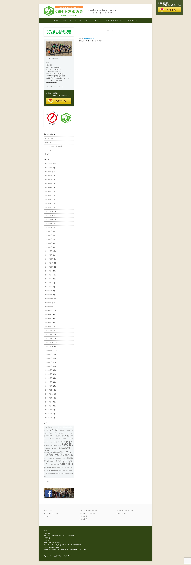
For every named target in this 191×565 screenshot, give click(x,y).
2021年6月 (48, 235)
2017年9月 (48, 402)
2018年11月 (49, 346)
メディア (68, 441)
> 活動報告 (83, 519)
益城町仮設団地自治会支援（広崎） (90, 41)
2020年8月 (48, 275)
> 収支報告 (83, 516)
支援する (97, 20)
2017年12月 (49, 390)
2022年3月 (48, 199)
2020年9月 (48, 271)
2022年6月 (48, 191)
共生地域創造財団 (57, 453)
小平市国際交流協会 (51, 458)
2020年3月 (48, 287)
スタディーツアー (54, 438)
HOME (56, 20)
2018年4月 (48, 374)
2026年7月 (48, 168)
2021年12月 (49, 211)
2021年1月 (48, 255)
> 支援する (47, 516)
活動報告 (48, 142)
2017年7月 (48, 410)
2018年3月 (48, 378)
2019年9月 (48, 310)
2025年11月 (49, 172)
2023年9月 (48, 180)
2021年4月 (48, 243)
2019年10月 (49, 307)
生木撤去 (64, 470)
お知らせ (48, 150)
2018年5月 (48, 370)
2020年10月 (49, 267)
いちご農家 (61, 430)
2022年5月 (48, 195)
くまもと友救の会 (56, 556)
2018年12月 (49, 342)
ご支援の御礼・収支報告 (53, 146)
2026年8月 (48, 164)
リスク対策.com (48, 445)
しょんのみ (67, 430)
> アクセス (49, 87)
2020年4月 (48, 283)
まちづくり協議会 (57, 435)
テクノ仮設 (68, 438)
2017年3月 (48, 414)
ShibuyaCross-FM (67, 427)
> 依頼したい (48, 510)
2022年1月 (48, 207)
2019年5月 (48, 326)
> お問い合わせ (58, 87)
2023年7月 (48, 188)
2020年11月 (49, 263)
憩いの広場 (56, 464)
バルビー (51, 442)
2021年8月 (48, 227)
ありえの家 (52, 430)
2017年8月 (48, 406)
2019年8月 (48, 314)
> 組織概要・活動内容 (87, 513)
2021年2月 (48, 251)
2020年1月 (48, 295)
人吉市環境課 (47, 448)
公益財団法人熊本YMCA (60, 452)
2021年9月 (48, 223)
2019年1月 (48, 338)
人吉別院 (67, 444)
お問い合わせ (132, 20)
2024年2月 (48, 176)
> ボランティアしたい (51, 513)
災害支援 (57, 470)
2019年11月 (49, 303)
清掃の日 (54, 467)
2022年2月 (48, 203)
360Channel (60, 427)
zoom (45, 430)
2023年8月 (48, 184)
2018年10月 (49, 350)
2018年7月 (48, 362)
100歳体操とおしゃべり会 (50, 427)
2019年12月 (49, 299)
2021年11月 (49, 215)
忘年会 (51, 464)
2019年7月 (48, 318)
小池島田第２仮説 (60, 458)
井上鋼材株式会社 (56, 445)
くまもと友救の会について (114, 20)
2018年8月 (48, 358)
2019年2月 (48, 334)
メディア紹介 (49, 138)
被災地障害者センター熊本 (54, 473)
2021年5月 (48, 239)
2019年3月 (48, 330)
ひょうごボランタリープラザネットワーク (60, 433)
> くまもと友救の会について (90, 510)
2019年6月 (48, 322)
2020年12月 (49, 259)
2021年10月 (49, 219)
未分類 (47, 154)
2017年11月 (49, 394)
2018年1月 (48, 386)
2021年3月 (48, 247)
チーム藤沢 (62, 438)
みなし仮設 (66, 436)
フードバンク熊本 (58, 442)
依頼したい (67, 20)
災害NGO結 (60, 467)
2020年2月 (48, 291)
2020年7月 (48, 279)
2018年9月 (48, 354)
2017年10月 (49, 398)
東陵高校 (49, 467)
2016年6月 (48, 418)
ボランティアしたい (82, 20)
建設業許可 (52, 461)
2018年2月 (48, 382)
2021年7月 (48, 231)
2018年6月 (48, 366)
